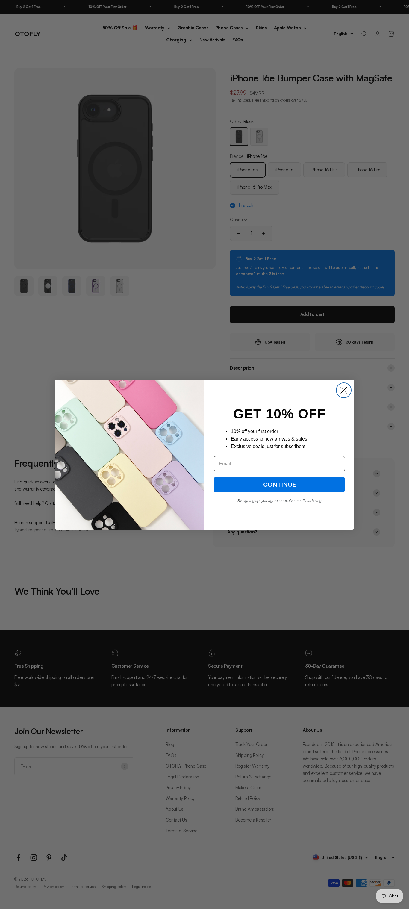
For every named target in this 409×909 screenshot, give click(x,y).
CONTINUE (279, 484)
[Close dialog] (343, 390)
